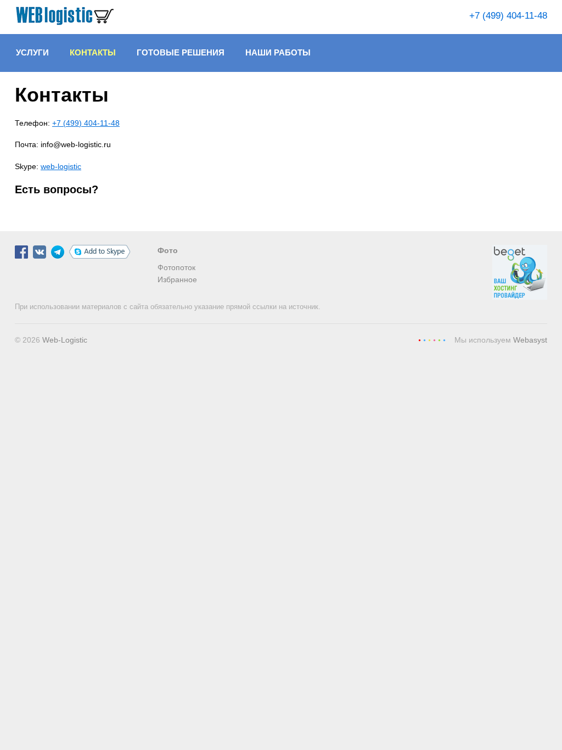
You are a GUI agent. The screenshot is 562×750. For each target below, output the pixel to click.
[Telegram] (57, 256)
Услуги (32, 52)
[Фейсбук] (21, 256)
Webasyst (530, 339)
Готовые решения (180, 52)
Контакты (93, 52)
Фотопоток (176, 267)
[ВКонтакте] (39, 256)
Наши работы (278, 52)
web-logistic (61, 166)
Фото (168, 250)
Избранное (177, 279)
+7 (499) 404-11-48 (508, 15)
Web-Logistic (64, 339)
